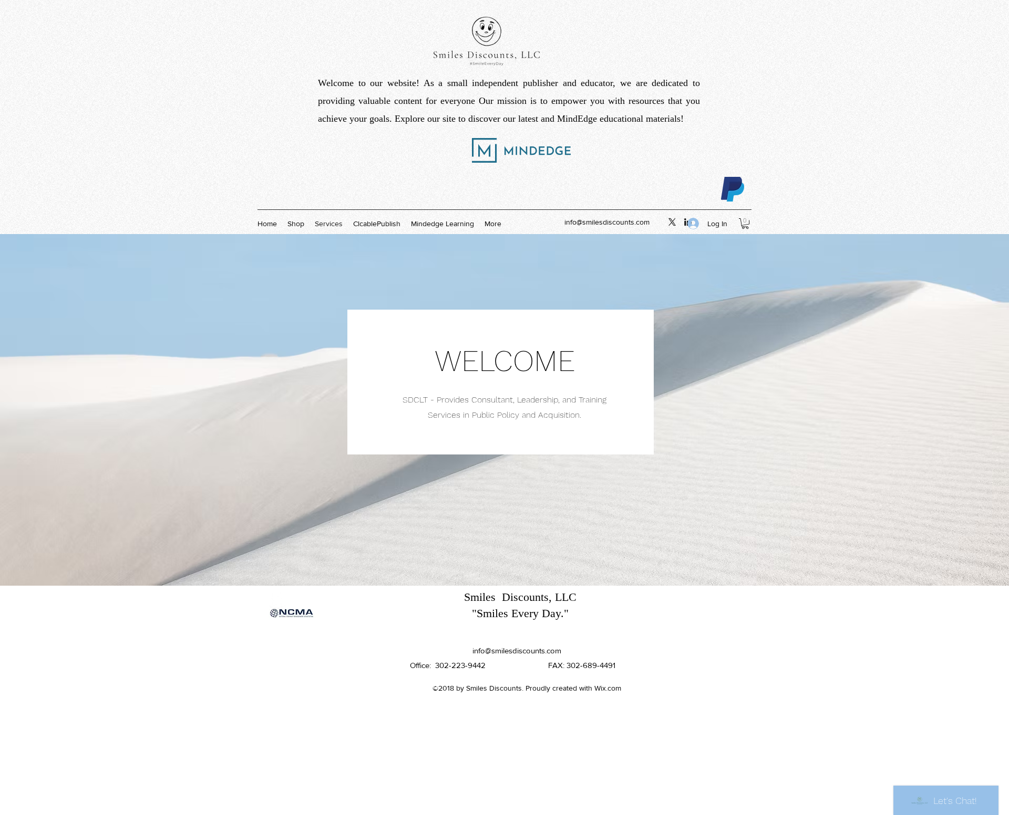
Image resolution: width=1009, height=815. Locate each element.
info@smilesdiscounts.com (607, 222)
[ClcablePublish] (672, 222)
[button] (745, 223)
